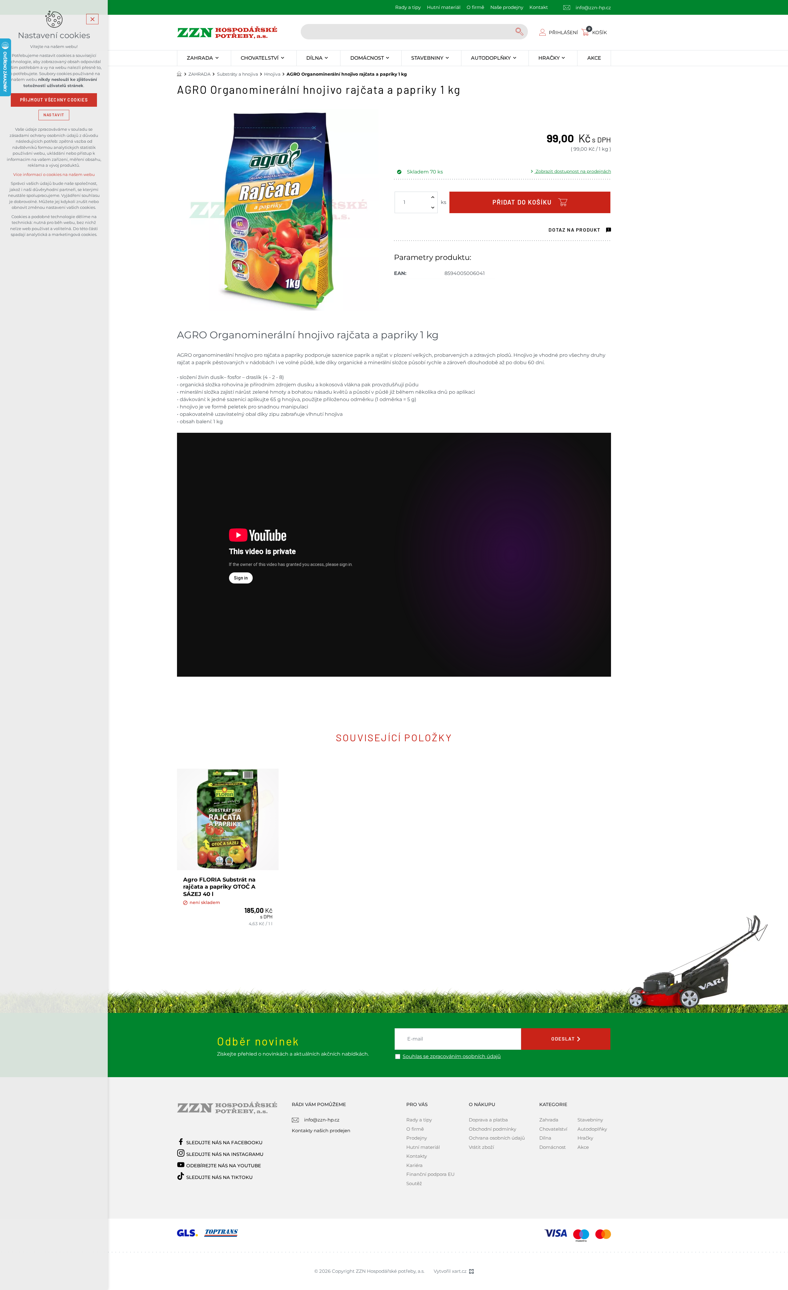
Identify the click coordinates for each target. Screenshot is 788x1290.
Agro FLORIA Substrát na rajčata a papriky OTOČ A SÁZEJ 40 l (219, 887)
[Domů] (180, 73)
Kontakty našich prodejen (321, 1130)
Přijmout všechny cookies (54, 100)
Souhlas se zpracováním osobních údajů (452, 1056)
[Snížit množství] (432, 207)
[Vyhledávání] (414, 31)
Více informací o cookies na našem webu (54, 174)
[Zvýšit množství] (432, 197)
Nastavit (53, 115)
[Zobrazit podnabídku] (217, 58)
